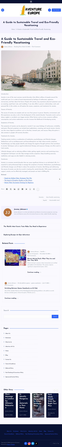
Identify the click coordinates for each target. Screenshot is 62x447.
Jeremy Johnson (8, 46)
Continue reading (33, 272)
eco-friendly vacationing (53, 197)
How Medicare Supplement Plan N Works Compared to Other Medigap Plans (38, 397)
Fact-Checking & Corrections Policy (14, 372)
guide (45, 200)
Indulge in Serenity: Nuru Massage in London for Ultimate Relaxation (9, 399)
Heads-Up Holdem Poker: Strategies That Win (18, 178)
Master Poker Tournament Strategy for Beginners (19, 182)
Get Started (56, 9)
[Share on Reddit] (26, 189)
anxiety (42, 197)
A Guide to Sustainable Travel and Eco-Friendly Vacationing (33, 29)
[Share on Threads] (34, 189)
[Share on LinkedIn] (14, 189)
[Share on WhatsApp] (18, 189)
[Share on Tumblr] (30, 189)
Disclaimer (8, 337)
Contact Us (8, 359)
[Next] (57, 390)
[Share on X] (10, 189)
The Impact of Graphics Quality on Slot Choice (18, 180)
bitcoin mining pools (32, 253)
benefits (43, 251)
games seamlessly (36, 283)
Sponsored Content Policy (12, 376)
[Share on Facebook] (6, 189)
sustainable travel (54, 200)
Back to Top (56, 443)
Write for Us (8, 342)
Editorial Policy (9, 368)
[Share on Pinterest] (22, 189)
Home (13, 29)
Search (6, 310)
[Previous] (54, 390)
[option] (10, 405)
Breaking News (18, 46)
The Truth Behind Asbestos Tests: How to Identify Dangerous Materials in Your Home (23, 396)
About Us (7, 333)
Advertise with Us (9, 346)
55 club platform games (24, 283)
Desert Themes (11, 444)
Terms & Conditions (10, 363)
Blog (6, 355)
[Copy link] (37, 189)
